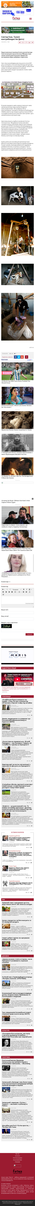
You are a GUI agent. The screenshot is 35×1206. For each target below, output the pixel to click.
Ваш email (5, 616)
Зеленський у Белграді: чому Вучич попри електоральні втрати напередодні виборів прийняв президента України (17, 1083)
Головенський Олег (14, 836)
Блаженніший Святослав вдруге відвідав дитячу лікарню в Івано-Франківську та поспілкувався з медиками (16, 994)
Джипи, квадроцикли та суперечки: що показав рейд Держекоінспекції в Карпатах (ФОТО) (16, 720)
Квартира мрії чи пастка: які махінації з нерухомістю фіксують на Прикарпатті (16, 765)
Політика (6, 1057)
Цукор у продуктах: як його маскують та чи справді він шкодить (16, 921)
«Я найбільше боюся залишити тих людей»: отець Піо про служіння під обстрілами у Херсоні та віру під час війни (17, 701)
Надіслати (29, 634)
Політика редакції (17, 1158)
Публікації (6, 696)
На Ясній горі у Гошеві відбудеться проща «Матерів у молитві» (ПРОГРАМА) (17, 978)
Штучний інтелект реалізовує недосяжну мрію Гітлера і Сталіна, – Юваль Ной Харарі (19, 839)
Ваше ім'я (4, 610)
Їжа (3, 900)
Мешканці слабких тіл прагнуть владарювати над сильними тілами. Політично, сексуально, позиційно (20, 854)
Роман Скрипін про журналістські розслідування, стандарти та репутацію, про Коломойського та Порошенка (16, 688)
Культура (5, 1030)
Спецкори (17, 1162)
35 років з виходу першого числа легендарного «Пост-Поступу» (20, 883)
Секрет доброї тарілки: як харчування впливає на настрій (15, 938)
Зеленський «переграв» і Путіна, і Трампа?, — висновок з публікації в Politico (14, 1104)
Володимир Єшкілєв (15, 851)
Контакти (17, 1156)
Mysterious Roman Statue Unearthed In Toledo (17, 430)
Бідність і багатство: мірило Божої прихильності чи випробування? (19, 869)
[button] (3, 589)
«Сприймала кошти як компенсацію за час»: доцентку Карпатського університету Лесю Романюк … (16, 574)
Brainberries (17, 385)
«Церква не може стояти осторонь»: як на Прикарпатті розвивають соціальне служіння (17, 960)
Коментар (4, 586)
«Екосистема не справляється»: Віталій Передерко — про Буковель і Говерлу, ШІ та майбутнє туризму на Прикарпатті (17, 743)
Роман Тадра (12, 866)
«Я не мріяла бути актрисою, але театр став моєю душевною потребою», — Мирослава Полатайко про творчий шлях (17, 1035)
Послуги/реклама (17, 1160)
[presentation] (3, 589)
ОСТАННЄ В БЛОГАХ (17, 832)
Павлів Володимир (14, 881)
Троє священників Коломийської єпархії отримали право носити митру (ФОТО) (16, 1013)
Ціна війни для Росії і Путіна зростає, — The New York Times (16, 1126)
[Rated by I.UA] (17, 1166)
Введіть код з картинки (9, 622)
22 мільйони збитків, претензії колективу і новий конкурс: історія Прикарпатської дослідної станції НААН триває (17, 786)
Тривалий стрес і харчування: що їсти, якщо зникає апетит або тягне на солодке (17, 903)
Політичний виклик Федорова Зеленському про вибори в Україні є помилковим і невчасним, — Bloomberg (16, 1062)
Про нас (17, 1154)
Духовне (5, 956)
